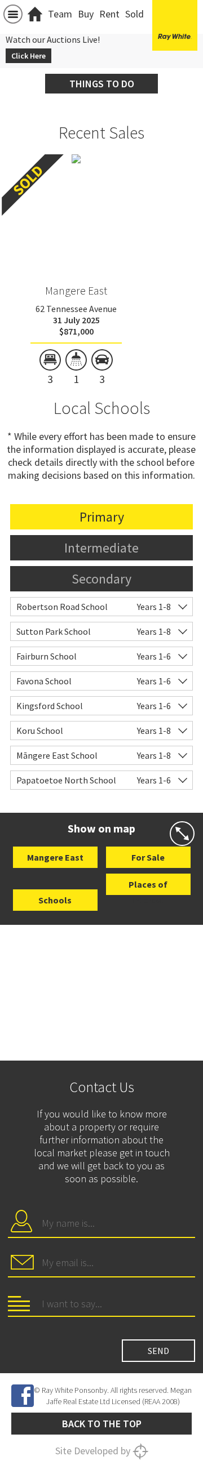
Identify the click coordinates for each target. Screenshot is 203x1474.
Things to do (101, 83)
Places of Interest (148, 887)
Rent (109, 13)
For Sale (148, 857)
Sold (134, 13)
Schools (55, 900)
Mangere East (76, 290)
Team (60, 13)
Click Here (28, 56)
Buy (86, 13)
